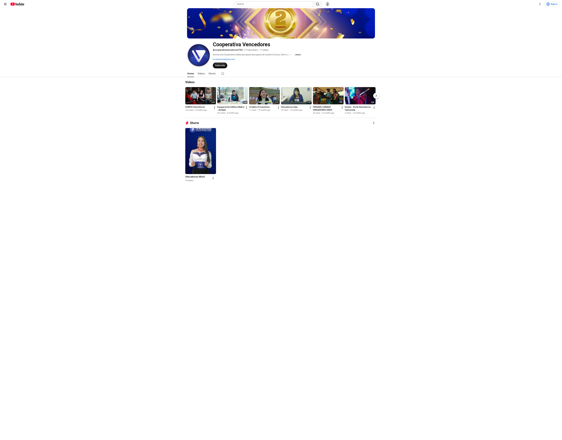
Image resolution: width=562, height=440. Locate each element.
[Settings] (540, 4)
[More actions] (214, 108)
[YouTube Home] (17, 4)
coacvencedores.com (225, 59)
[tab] (190, 73)
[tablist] (281, 73)
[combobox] (274, 4)
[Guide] (5, 4)
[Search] (317, 4)
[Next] (376, 96)
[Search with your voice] (327, 4)
